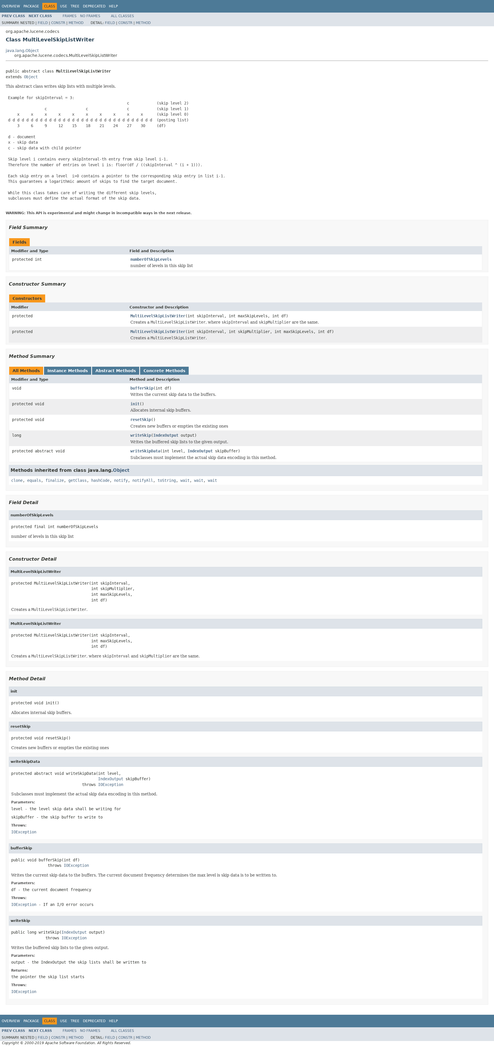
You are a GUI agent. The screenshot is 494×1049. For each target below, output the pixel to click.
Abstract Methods (115, 370)
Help (113, 6)
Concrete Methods (164, 370)
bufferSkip (141, 388)
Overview (11, 6)
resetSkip (140, 419)
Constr (58, 23)
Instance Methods (67, 370)
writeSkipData (145, 451)
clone (17, 480)
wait (185, 480)
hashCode (100, 480)
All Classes (122, 16)
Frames (70, 16)
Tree (75, 6)
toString (167, 480)
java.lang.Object (22, 50)
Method (76, 23)
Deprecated (94, 6)
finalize (54, 480)
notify (121, 480)
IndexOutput (165, 435)
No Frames (90, 16)
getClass (77, 480)
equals (34, 480)
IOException (110, 784)
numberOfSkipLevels (151, 259)
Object (31, 77)
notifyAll (142, 480)
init (135, 404)
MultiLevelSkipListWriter (157, 316)
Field (43, 23)
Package (31, 6)
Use (63, 6)
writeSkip (140, 435)
